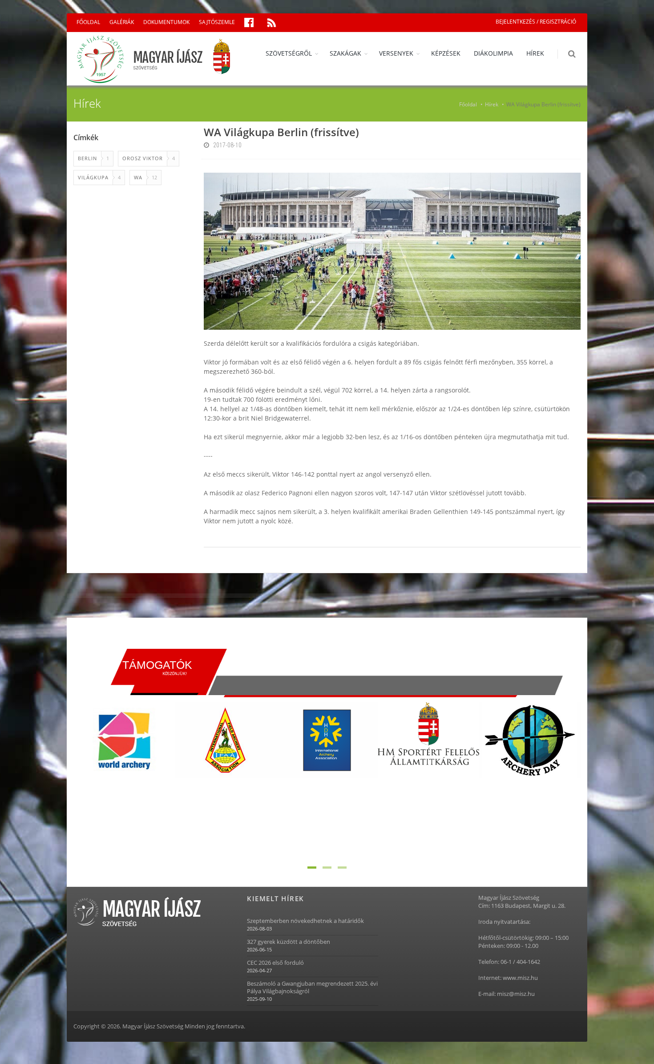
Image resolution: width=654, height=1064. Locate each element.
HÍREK (535, 53)
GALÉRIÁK (121, 22)
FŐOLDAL (88, 22)
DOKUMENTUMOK (166, 22)
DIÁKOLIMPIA (493, 53)
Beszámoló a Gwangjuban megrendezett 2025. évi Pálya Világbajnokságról (312, 987)
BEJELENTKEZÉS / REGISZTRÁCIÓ (536, 21)
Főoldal (468, 104)
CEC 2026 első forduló (275, 963)
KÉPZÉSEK (445, 53)
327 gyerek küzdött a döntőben (288, 942)
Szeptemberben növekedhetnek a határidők (305, 921)
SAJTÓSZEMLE (217, 22)
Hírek (491, 104)
